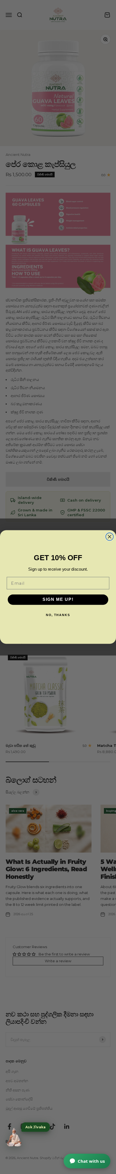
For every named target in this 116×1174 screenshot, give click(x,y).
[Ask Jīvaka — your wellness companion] (14, 1137)
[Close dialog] (109, 536)
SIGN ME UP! (58, 599)
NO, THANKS (58, 615)
